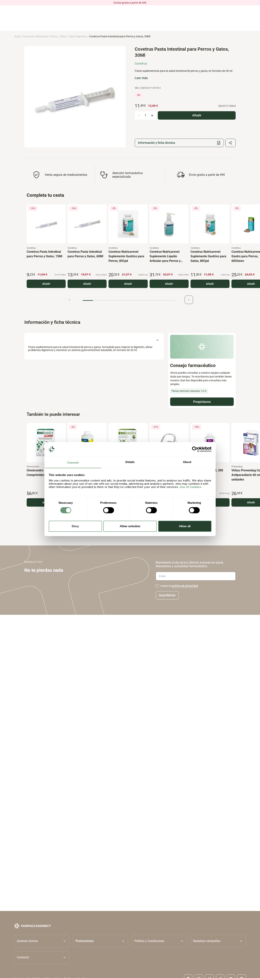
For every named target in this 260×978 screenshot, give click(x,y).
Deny (75, 526)
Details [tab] (130, 461)
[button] (100, 941)
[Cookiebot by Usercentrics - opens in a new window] (194, 449)
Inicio (17, 36)
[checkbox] (157, 585)
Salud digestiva (78, 36)
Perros (54, 36)
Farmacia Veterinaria (35, 36)
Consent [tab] (73, 462)
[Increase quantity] (152, 115)
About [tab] (187, 461)
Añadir (46, 283)
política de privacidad (185, 585)
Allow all (185, 526)
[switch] (108, 510)
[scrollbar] (129, 300)
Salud (63, 36)
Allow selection (130, 526)
